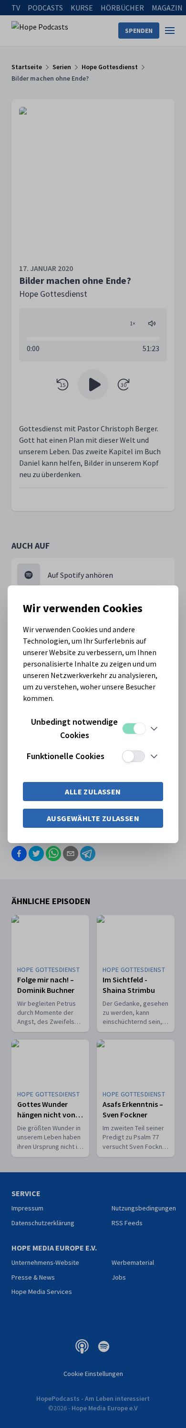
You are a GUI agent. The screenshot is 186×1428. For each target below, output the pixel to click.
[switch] (133, 728)
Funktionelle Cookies (65, 755)
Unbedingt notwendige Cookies (74, 728)
